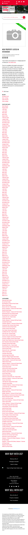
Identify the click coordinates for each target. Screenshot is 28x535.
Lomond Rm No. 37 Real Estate (9, 386)
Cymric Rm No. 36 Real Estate (9, 335)
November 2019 (6, 242)
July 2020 (4, 229)
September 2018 (6, 265)
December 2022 (6, 180)
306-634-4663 (7, 1)
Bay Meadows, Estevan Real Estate (10, 303)
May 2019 (4, 252)
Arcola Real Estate (6, 302)
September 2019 (6, 245)
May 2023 (4, 172)
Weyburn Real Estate (7, 444)
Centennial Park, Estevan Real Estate (10, 325)
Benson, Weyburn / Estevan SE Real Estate (12, 308)
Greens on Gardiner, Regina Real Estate (11, 358)
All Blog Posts (5, 96)
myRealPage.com (16, 508)
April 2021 (4, 214)
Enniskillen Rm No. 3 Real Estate (9, 345)
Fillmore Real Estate (6, 351)
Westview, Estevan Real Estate (9, 436)
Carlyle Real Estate (6, 318)
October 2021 (5, 204)
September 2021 (6, 205)
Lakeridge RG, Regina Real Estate (9, 381)
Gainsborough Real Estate (8, 355)
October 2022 (5, 184)
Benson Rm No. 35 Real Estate (9, 306)
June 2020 (4, 230)
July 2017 (4, 288)
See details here (12, 62)
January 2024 (5, 159)
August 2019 (5, 247)
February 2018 (5, 277)
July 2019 (4, 249)
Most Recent (5, 106)
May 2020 (4, 232)
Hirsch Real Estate (6, 373)
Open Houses (5, 99)
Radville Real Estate (6, 408)
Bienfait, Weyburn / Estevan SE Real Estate (12, 311)
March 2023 (5, 175)
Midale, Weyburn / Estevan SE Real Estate (11, 393)
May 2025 (4, 132)
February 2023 (5, 177)
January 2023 (5, 179)
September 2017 (6, 285)
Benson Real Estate (6, 305)
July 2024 (4, 149)
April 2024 (4, 154)
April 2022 (4, 194)
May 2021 (4, 212)
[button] (6, 1)
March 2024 (5, 156)
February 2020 (5, 237)
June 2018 (4, 270)
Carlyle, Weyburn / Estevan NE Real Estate (11, 320)
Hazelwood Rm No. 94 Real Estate (10, 365)
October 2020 (5, 224)
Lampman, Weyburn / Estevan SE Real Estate (12, 385)
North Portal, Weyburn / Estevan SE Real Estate (13, 400)
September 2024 (6, 146)
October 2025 (5, 124)
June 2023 (4, 170)
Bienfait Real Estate (6, 310)
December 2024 (6, 141)
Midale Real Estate (6, 391)
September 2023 (6, 165)
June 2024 (4, 151)
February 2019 (5, 257)
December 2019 (6, 240)
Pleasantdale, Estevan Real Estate (10, 406)
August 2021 (5, 207)
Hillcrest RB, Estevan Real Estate (9, 368)
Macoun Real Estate (6, 388)
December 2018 (6, 260)
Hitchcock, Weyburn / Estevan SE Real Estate (12, 378)
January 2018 (5, 279)
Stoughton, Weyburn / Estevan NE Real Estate (12, 423)
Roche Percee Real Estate (8, 411)
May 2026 (4, 112)
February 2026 (5, 117)
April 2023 (4, 174)
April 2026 (4, 114)
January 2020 (5, 239)
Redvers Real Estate (7, 410)
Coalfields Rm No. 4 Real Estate (9, 331)
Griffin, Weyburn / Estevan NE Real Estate (11, 360)
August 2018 (5, 267)
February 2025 (5, 137)
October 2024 (5, 144)
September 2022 (6, 185)
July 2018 (4, 269)
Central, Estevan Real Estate (8, 328)
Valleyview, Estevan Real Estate (9, 429)
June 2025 (4, 131)
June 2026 (4, 111)
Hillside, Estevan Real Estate (8, 371)
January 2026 (5, 119)
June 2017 (4, 290)
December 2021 (6, 200)
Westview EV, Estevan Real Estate (10, 434)
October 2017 (5, 284)
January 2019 (5, 259)
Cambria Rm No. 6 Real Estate (9, 316)
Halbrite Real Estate (6, 361)
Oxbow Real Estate (6, 401)
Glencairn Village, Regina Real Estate (10, 356)
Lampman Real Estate (7, 383)
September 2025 (6, 126)
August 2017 (5, 287)
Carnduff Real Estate (7, 321)
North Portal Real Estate (7, 398)
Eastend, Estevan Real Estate (8, 343)
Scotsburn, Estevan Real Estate (9, 416)
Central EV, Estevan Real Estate (9, 326)
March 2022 (5, 195)
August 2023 (5, 167)
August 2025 (5, 127)
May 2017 (4, 292)
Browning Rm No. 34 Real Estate (9, 315)
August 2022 (5, 187)
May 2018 (4, 272)
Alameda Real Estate (7, 300)
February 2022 (5, 197)
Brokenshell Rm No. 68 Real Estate (10, 313)
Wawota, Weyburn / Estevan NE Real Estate (12, 433)
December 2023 (6, 161)
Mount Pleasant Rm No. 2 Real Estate (10, 396)
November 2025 (6, 122)
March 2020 (5, 235)
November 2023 (6, 162)
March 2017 (5, 295)
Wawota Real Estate (6, 431)
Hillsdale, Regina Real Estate (8, 370)
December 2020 (6, 220)
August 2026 (5, 107)
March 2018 (5, 275)
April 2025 (4, 134)
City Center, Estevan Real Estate (9, 330)
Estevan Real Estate (6, 348)
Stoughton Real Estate (7, 421)
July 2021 (4, 209)
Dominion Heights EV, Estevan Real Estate (11, 336)
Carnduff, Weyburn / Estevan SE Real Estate (12, 323)
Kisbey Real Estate (6, 380)
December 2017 (6, 280)
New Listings (5, 98)
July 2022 (4, 189)
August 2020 (5, 227)
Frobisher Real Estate (7, 353)
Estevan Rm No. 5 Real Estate (9, 350)
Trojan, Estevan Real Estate (8, 428)
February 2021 (5, 217)
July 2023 (4, 169)
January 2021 (5, 219)
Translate (6, 3)
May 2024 (4, 152)
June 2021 (4, 210)
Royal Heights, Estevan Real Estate (10, 415)
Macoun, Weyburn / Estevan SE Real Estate (12, 390)
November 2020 (6, 222)
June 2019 (4, 250)
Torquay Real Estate (6, 425)
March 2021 (5, 215)
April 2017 (4, 293)
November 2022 (6, 182)
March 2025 (5, 136)
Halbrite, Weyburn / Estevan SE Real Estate (12, 363)
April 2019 (4, 254)
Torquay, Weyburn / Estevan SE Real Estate (12, 426)
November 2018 (6, 262)
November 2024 (6, 142)
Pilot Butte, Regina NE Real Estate (10, 405)
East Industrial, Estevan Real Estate (10, 341)
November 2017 (6, 282)
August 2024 (5, 147)
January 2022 (5, 199)
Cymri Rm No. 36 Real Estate (8, 333)
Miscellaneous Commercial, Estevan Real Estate (13, 395)
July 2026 (4, 109)
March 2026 (5, 116)
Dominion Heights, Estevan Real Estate (11, 338)
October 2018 (5, 264)
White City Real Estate (7, 446)
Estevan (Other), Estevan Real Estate (10, 346)
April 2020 (4, 234)
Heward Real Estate (6, 366)
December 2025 (6, 121)
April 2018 (4, 274)
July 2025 (4, 129)
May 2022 (4, 192)
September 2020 (6, 225)
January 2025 (5, 139)
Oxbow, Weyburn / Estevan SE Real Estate (11, 403)
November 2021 (6, 202)
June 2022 (4, 190)
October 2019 (5, 244)
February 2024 (5, 157)
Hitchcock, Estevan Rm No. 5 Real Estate (11, 376)
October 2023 (5, 164)
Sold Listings (5, 101)
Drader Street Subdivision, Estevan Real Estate (13, 340)
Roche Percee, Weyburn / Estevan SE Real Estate (13, 413)
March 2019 (5, 255)
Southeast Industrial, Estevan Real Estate (11, 420)
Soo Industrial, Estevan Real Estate (10, 418)
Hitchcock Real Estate (10, 55)
